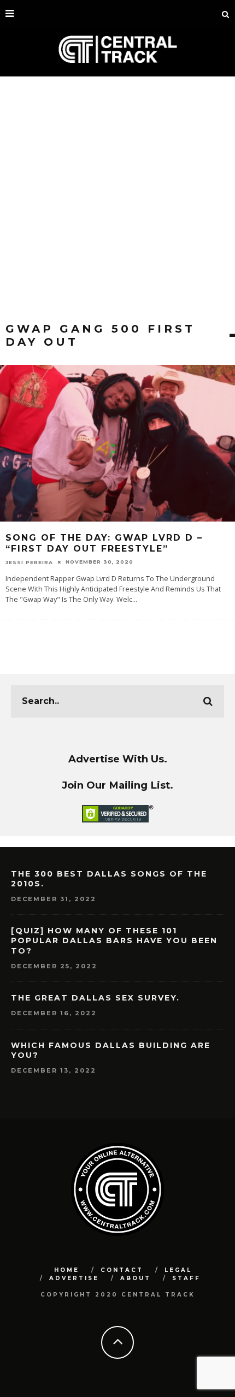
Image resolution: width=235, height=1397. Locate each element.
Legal (178, 1270)
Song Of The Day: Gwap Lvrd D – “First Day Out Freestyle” (104, 543)
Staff (186, 1278)
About (135, 1278)
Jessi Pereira (29, 562)
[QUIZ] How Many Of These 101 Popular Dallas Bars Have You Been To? (114, 940)
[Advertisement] (117, 199)
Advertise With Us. (117, 759)
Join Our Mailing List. (117, 785)
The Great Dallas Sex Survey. (95, 998)
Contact (122, 1270)
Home (66, 1270)
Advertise (74, 1278)
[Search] (226, 13)
